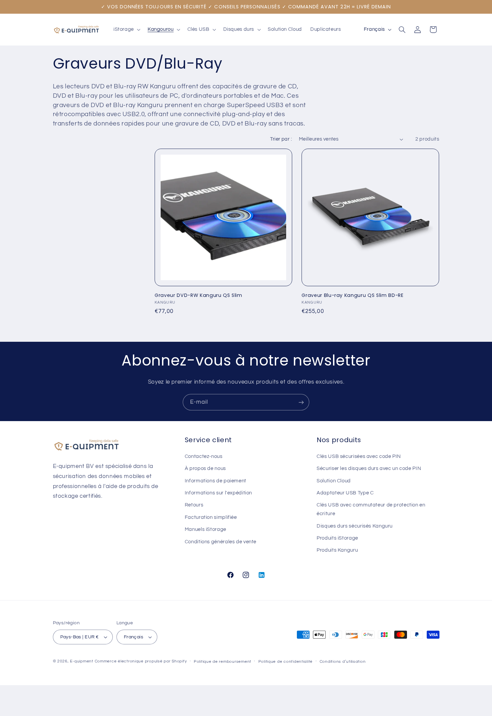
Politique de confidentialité (285, 661)
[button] (126, 29)
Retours (194, 504)
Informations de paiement (215, 480)
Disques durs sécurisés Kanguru (355, 526)
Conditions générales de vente (220, 541)
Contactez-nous (204, 456)
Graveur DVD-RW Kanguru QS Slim (198, 295)
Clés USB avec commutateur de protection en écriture (371, 509)
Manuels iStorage (205, 529)
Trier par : (281, 139)
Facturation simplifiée (211, 517)
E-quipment (81, 661)
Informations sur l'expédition (218, 492)
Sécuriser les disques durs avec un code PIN (369, 468)
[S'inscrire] (301, 402)
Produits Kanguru (337, 550)
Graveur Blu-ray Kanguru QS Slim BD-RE (352, 295)
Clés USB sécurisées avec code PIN (359, 456)
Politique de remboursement (222, 661)
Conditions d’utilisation (343, 661)
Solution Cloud (334, 480)
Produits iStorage (337, 538)
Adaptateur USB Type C (345, 492)
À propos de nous (205, 468)
